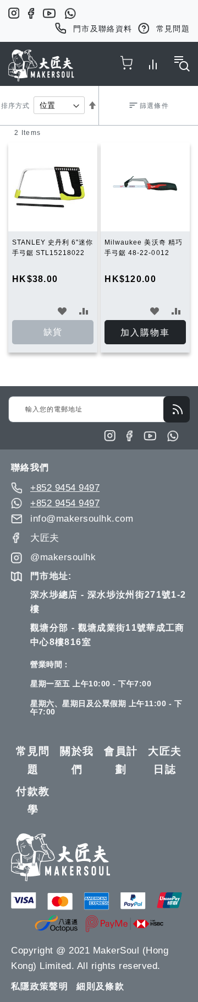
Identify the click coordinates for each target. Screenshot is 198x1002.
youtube (49, 13)
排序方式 (15, 106)
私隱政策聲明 (39, 986)
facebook (31, 13)
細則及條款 (100, 986)
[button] (62, 310)
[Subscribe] (176, 409)
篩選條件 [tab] (154, 106)
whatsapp (70, 13)
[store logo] (41, 66)
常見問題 (173, 28)
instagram (13, 13)
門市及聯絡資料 (103, 28)
